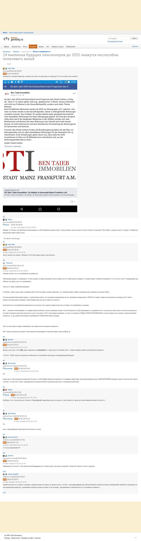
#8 (4, 434)
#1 (4, 217)
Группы (41, 46)
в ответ (14, 227)
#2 (4, 242)
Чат (47, 46)
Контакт (38, 538)
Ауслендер (12, 363)
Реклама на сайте (27, 538)
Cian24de (11, 68)
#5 (4, 360)
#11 (4, 492)
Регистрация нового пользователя (21, 33)
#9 (4, 453)
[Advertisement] (66, 15)
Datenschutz (15, 538)
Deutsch (135, 46)
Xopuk (10, 389)
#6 (4, 387)
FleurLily (9, 263)
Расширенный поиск (115, 41)
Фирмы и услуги (57, 46)
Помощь (7, 538)
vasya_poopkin (13, 474)
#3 (4, 260)
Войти (5, 33)
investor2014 (13, 437)
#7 (4, 411)
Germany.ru (7, 51)
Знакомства (16, 46)
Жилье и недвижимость (42, 51)
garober (10, 339)
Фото (25, 46)
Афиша (6, 46)
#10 (4, 471)
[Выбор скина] (135, 538)
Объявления (70, 46)
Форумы (14, 37)
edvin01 (11, 455)
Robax (10, 219)
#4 (4, 337)
